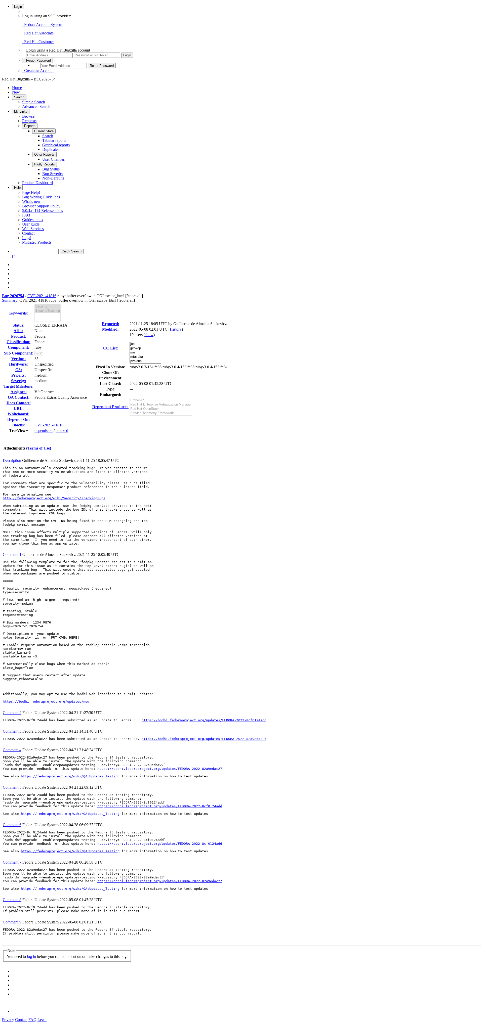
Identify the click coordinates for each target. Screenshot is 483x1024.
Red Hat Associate (38, 33)
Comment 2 (12, 712)
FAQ (26, 215)
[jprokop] (145, 348)
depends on (43, 430)
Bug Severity (52, 173)
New (16, 92)
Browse (28, 116)
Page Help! (31, 192)
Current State (44, 131)
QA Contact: (18, 397)
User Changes (53, 159)
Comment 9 (12, 922)
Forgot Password (37, 60)
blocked (62, 430)
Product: (18, 336)
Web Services (33, 229)
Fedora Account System (42, 24)
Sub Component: (18, 353)
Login (18, 7)
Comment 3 (12, 731)
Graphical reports (56, 145)
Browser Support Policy (41, 206)
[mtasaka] (145, 357)
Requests (29, 121)
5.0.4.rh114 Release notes (42, 210)
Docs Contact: (19, 403)
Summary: (10, 300)
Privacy (8, 1019)
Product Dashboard (37, 183)
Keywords (18, 313)
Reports (29, 126)
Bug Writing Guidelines (41, 197)
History (176, 329)
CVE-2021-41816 (41, 296)
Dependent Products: (110, 407)
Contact (28, 233)
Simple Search (33, 102)
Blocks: (18, 425)
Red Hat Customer (38, 41)
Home (17, 87)
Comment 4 (12, 750)
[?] (14, 256)
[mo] (145, 352)
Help (17, 188)
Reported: (110, 324)
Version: (18, 359)
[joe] (145, 344)
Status (18, 325)
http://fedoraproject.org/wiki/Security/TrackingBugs (54, 498)
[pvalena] (145, 361)
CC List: (110, 348)
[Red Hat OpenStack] (161, 409)
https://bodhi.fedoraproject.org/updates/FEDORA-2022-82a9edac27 (204, 739)
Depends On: (18, 419)
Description (12, 460)
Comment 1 (12, 554)
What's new (31, 201)
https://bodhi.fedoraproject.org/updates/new (46, 701)
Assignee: (19, 392)
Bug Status (51, 169)
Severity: (18, 381)
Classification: (18, 342)
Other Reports (44, 154)
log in (31, 956)
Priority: (18, 375)
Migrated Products (36, 242)
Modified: (110, 329)
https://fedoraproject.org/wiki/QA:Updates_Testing (70, 776)
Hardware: (18, 364)
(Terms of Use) (38, 448)
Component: (18, 347)
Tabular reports (54, 140)
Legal (26, 238)
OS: (18, 370)
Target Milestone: (18, 386)
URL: (19, 408)
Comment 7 (12, 862)
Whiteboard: (18, 414)
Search (19, 97)
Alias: (18, 331)
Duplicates (50, 149)
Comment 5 (12, 787)
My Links (20, 111)
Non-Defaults (53, 178)
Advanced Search (36, 106)
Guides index (32, 219)
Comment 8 (12, 900)
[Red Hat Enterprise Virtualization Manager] (161, 405)
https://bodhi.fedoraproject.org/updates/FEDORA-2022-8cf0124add (204, 720)
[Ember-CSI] (161, 400)
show (149, 335)
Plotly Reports (44, 164)
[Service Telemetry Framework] (161, 413)
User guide (30, 224)
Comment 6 (12, 825)
